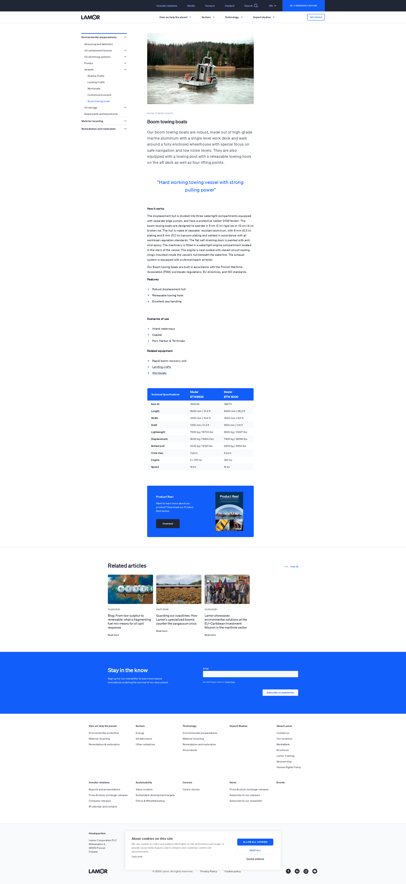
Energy (140, 732)
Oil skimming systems (97, 56)
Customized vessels (99, 94)
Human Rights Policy (289, 767)
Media (191, 5)
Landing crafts (161, 367)
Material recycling (92, 121)
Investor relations (99, 782)
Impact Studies (239, 725)
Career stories (191, 789)
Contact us (283, 732)
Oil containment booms (98, 50)
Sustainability (144, 782)
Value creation (144, 789)
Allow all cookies (255, 842)
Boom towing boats (99, 101)
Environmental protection (104, 732)
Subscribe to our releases (245, 795)
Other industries (145, 744)
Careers (210, 5)
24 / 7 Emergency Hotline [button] (303, 5)
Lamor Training (286, 755)
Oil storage (90, 107)
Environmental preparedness (99, 37)
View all (294, 566)
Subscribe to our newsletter (246, 800)
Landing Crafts (96, 82)
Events (281, 782)
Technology (189, 725)
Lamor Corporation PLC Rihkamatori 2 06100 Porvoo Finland (103, 846)
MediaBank (283, 744)
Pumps (88, 63)
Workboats (94, 88)
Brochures (283, 750)
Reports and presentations (104, 789)
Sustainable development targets (155, 795)
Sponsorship (284, 761)
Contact (229, 5)
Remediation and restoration (99, 128)
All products (190, 750)
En (271, 5)
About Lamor (284, 725)
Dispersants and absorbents (101, 113)
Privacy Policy (208, 871)
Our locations (284, 738)
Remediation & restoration (104, 744)
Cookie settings (255, 859)
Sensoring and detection (98, 44)
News (233, 782)
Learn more (137, 856)
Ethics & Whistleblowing (150, 800)
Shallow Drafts (96, 75)
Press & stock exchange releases (108, 795)
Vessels (89, 69)
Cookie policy (233, 871)
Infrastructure (144, 738)
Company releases (100, 800)
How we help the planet (103, 725)
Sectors (140, 725)
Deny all (255, 850)
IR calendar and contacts (103, 806)
